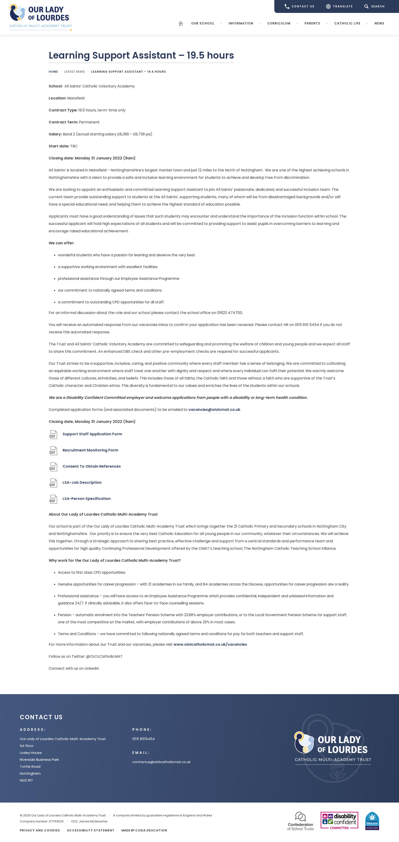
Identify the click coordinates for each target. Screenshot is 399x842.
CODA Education (151, 830)
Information (241, 23)
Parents (312, 23)
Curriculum (278, 23)
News (379, 23)
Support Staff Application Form (92, 436)
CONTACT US (303, 6)
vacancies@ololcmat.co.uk (214, 409)
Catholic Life (347, 23)
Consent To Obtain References (92, 468)
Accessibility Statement (91, 830)
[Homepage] (180, 24)
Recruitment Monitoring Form (90, 452)
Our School (203, 23)
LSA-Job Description (82, 485)
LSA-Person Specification (87, 501)
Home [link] (53, 72)
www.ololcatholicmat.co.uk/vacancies (210, 645)
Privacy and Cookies (40, 830)
